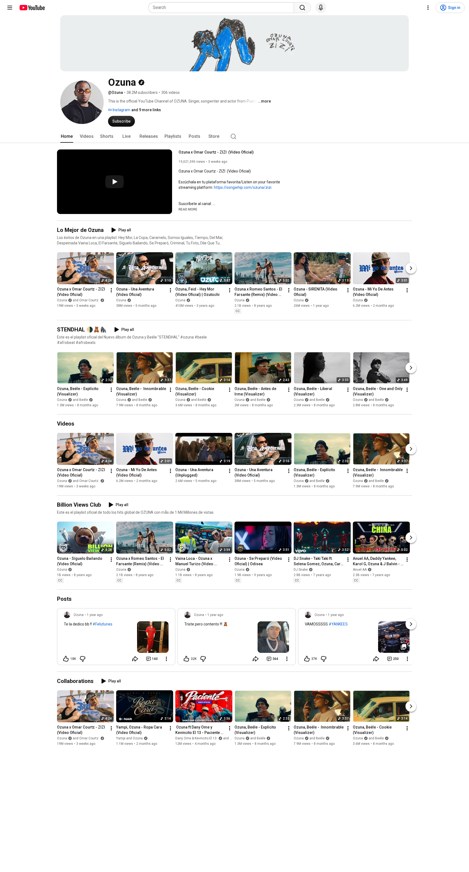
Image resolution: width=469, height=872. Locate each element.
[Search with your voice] (320, 7)
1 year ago (95, 615)
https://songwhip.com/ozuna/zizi (242, 187)
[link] (116, 638)
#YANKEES (338, 624)
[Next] (410, 268)
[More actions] (111, 290)
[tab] (66, 136)
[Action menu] (166, 658)
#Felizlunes (102, 624)
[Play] (114, 181)
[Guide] (10, 7)
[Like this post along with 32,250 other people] (186, 658)
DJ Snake (301, 569)
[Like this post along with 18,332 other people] (66, 658)
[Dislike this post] (82, 658)
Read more (188, 209)
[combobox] (223, 7)
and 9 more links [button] (146, 110)
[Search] (302, 7)
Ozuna (121, 300)
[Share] (135, 658)
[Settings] (428, 7)
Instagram (121, 110)
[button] (188, 209)
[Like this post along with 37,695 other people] (307, 658)
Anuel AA (360, 569)
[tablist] (234, 136)
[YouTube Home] (32, 7)
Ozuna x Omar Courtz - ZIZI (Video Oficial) (216, 152)
